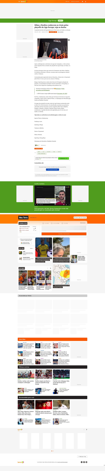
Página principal (24, 1)
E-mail (82, 1)
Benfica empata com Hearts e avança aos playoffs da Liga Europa (42, 382)
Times (60, 20)
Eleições (59, 358)
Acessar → (32, 248)
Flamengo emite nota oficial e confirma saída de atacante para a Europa (43, 413)
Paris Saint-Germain (63, 388)
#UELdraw (58, 88)
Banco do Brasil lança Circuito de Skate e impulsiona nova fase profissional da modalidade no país (46, 421)
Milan (43, 151)
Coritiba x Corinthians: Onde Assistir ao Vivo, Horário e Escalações (28, 421)
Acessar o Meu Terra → (33, 217)
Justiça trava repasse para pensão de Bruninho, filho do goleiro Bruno (65, 421)
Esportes (59, 151)
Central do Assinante (75, 1)
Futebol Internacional (42, 153)
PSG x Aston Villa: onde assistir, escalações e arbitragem (64, 390)
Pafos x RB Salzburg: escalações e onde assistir (46, 390)
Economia (42, 350)
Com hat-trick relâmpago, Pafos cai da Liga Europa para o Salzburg (61, 382)
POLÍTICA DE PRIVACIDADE (62, 462)
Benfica (39, 151)
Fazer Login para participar (52, 169)
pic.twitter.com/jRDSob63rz (43, 90)
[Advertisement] (79, 391)
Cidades (24, 358)
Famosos (59, 342)
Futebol (54, 151)
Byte (41, 342)
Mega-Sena (25, 342)
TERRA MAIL (67, 1)
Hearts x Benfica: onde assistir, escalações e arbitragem (29, 390)
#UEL (63, 88)
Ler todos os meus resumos (64, 233)
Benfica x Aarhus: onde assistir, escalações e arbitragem (26, 381)
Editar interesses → (83, 222)
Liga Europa (49, 151)
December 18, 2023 (62, 93)
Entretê (59, 350)
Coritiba (25, 418)
